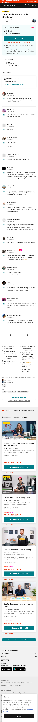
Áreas (3, 657)
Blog (20, 693)
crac (8, 282)
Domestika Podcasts (6, 685)
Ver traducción (11, 146)
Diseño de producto (23, 391)
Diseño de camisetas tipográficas (17, 497)
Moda (4, 386)
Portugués (25, 354)
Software (5, 660)
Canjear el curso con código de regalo (19, 400)
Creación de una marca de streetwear (24, 410)
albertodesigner (12, 267)
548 (11, 348)
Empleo (14, 682)
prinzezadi (10, 186)
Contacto (10, 693)
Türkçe (24, 359)
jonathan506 (11, 93)
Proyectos (8, 682)
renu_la (9, 124)
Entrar (34, 5)
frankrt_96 (10, 110)
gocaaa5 (10, 167)
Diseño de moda (12, 391)
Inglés (29, 353)
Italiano (30, 356)
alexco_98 (10, 237)
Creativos (23, 682)
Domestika (4, 693)
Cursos (8, 410)
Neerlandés (30, 358)
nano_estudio (11, 202)
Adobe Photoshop (8, 382)
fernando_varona (12, 250)
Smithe (11, 20)
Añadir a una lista (8, 472)
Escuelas (29, 682)
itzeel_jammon (12, 137)
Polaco (24, 358)
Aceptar (19, 716)
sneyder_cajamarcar (14, 219)
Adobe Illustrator (8, 380)
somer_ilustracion (13, 154)
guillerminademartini (14, 315)
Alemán (31, 354)
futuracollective (12, 298)
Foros (18, 682)
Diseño (4, 391)
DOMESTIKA (9, 5)
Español (24, 353)
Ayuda (23, 693)
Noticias (15, 693)
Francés (24, 356)
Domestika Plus (17, 685)
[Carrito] (29, 5)
